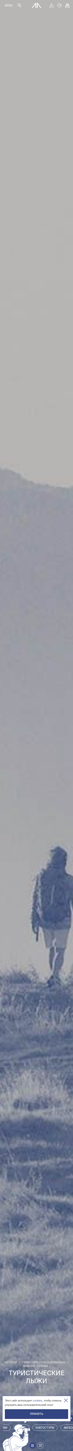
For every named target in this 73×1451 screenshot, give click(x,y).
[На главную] (36, 5)
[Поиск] (19, 5)
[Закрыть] (66, 1400)
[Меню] (8, 5)
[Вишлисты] (59, 5)
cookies (37, 1400)
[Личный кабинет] (51, 5)
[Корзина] (67, 5)
